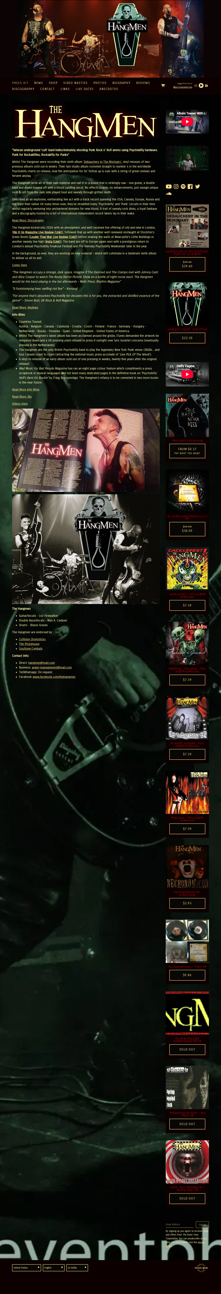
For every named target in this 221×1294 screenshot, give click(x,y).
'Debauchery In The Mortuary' (102, 162)
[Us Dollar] (77, 1267)
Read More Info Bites (25, 389)
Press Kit (20, 83)
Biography (121, 83)
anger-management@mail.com (52, 667)
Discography (23, 89)
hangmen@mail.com (41, 663)
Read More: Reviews (25, 307)
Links (65, 89)
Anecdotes (108, 89)
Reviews (143, 83)
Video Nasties (75, 83)
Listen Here (19, 265)
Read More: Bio (22, 397)
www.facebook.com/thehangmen (54, 677)
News (38, 83)
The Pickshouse (29, 644)
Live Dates (85, 89)
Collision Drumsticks (32, 639)
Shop (53, 83)
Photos (100, 83)
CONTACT (47, 89)
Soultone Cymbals (30, 649)
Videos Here (20, 404)
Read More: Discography (28, 220)
